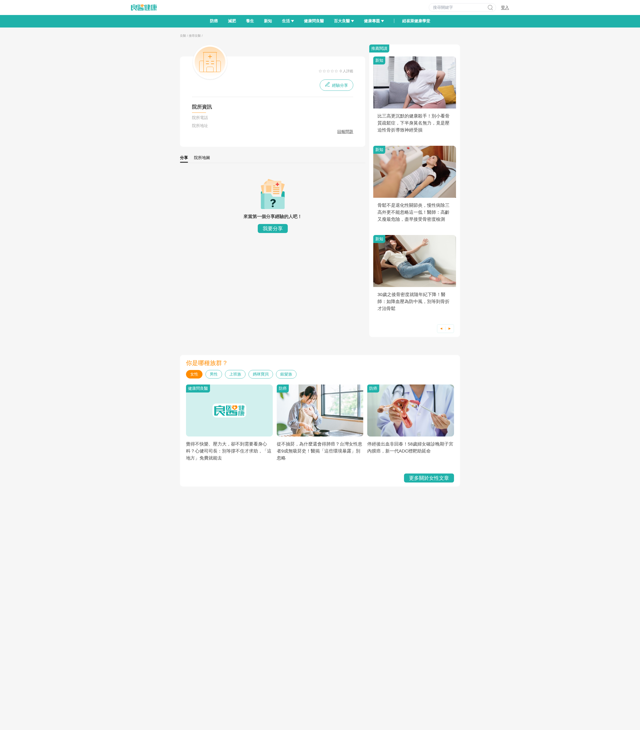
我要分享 (273, 228)
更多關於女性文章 (429, 478)
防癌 (214, 21)
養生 (250, 21)
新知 (268, 21)
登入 (505, 7)
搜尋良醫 (195, 36)
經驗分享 (339, 85)
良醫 (183, 36)
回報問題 (345, 132)
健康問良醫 (314, 21)
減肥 (232, 21)
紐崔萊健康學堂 (416, 21)
